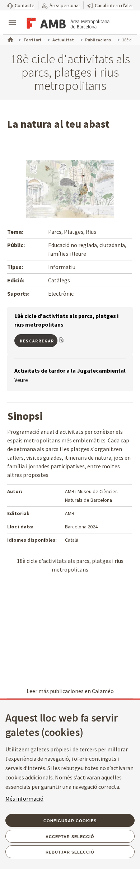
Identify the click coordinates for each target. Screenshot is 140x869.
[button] (20, 5)
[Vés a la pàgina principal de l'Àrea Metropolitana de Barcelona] (67, 23)
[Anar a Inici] (9, 38)
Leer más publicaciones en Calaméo (70, 691)
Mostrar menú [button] (12, 16)
